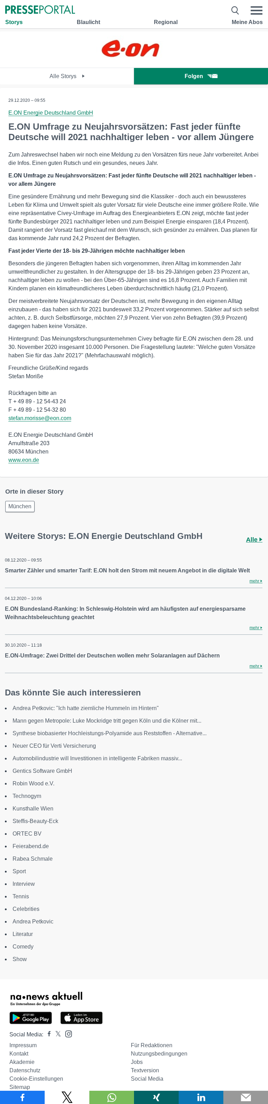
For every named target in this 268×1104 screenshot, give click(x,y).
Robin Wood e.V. (33, 783)
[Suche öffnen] (235, 10)
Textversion (145, 1070)
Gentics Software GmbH (42, 771)
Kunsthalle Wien (33, 809)
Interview (24, 884)
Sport (19, 871)
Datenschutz (24, 1070)
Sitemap (19, 1087)
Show (20, 959)
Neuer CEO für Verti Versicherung (54, 746)
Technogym (27, 796)
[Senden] (245, 1097)
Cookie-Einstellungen (36, 1079)
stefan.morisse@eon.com (39, 418)
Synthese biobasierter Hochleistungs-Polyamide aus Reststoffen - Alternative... (110, 733)
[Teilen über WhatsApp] (111, 1097)
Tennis (21, 896)
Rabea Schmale (33, 859)
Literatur (23, 934)
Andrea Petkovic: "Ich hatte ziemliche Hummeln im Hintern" (86, 708)
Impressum (23, 1045)
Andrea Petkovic (33, 921)
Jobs (137, 1062)
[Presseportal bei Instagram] (66, 1033)
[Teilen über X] (67, 1097)
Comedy (23, 947)
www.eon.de (23, 460)
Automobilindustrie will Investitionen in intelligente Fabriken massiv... (97, 758)
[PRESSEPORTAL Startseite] (40, 10)
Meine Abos (247, 22)
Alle (252, 539)
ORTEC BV (27, 834)
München (19, 506)
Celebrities (26, 909)
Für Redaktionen (151, 1045)
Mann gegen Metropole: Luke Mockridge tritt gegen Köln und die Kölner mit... (107, 721)
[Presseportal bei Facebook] (47, 1034)
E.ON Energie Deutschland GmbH (50, 113)
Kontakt (18, 1054)
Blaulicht (88, 22)
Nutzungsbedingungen (159, 1054)
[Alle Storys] (134, 61)
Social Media (147, 1079)
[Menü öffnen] (256, 10)
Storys (14, 22)
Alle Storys (64, 76)
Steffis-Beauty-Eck (35, 821)
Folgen (194, 76)
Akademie (22, 1062)
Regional (166, 22)
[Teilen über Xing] (156, 1097)
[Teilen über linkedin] (201, 1097)
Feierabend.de (31, 846)
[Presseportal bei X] (56, 1034)
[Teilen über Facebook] (22, 1097)
